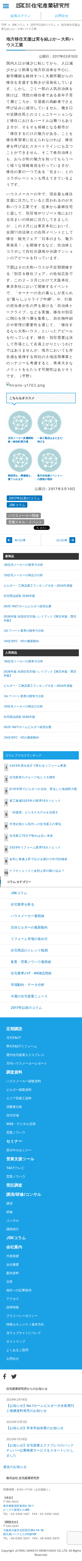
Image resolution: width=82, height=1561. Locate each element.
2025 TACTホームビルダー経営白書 (27, 606)
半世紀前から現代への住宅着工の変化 (35, 824)
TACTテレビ (15, 1168)
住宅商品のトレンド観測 (29, 950)
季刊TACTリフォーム (21, 1046)
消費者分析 (14, 1107)
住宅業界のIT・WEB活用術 (31, 973)
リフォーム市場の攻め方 (29, 939)
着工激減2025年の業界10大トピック (35, 800)
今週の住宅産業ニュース (29, 996)
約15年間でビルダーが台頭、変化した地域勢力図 (43, 789)
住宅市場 (12, 1115)
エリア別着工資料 (19, 1098)
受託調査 (14, 1185)
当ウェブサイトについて (23, 1333)
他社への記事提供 (19, 1290)
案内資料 (12, 1273)
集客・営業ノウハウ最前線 (31, 962)
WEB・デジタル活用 (21, 1124)
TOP (4, 24)
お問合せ (12, 1359)
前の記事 (20, 540)
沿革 (9, 1282)
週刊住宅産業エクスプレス (25, 1055)
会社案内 (14, 1247)
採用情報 (12, 1307)
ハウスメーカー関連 (23, 515)
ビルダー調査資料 (19, 1090)
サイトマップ (15, 1341)
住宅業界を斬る (22, 904)
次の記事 (61, 540)
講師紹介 (12, 1229)
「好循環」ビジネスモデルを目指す (33, 812)
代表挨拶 (12, 1256)
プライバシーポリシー (22, 1316)
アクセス (12, 1299)
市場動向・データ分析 (27, 985)
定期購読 (14, 1028)
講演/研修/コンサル (23, 1194)
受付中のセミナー (19, 1150)
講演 (9, 1203)
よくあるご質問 (17, 1350)
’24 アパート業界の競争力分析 (24, 630)
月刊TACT (13, 1038)
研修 (9, 1212)
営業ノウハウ (15, 1132)
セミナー (14, 1141)
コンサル (12, 1220)
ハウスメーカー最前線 (27, 916)
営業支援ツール (20, 1159)
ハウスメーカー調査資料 (23, 1081)
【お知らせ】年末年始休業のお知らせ (34, 1428)
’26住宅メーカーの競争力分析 (23, 564)
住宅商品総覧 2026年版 (19, 595)
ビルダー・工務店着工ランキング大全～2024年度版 (38, 585)
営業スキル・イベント (25, 522)
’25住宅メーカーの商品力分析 (23, 575)
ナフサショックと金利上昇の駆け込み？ (36, 870)
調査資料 (14, 1072)
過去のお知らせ (15, 1467)
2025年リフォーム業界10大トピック (35, 847)
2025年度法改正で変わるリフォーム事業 (37, 765)
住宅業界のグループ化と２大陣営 (32, 777)
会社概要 (12, 1264)
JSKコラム (18, 24)
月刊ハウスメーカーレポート (26, 1063)
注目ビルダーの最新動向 (29, 927)
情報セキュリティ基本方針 (25, 1324)
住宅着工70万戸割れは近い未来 (31, 835)
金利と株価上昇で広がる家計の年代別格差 (38, 859)
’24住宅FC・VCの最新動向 (21, 641)
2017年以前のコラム (43, 24)
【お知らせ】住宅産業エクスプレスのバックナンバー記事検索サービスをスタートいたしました (40, 1450)
